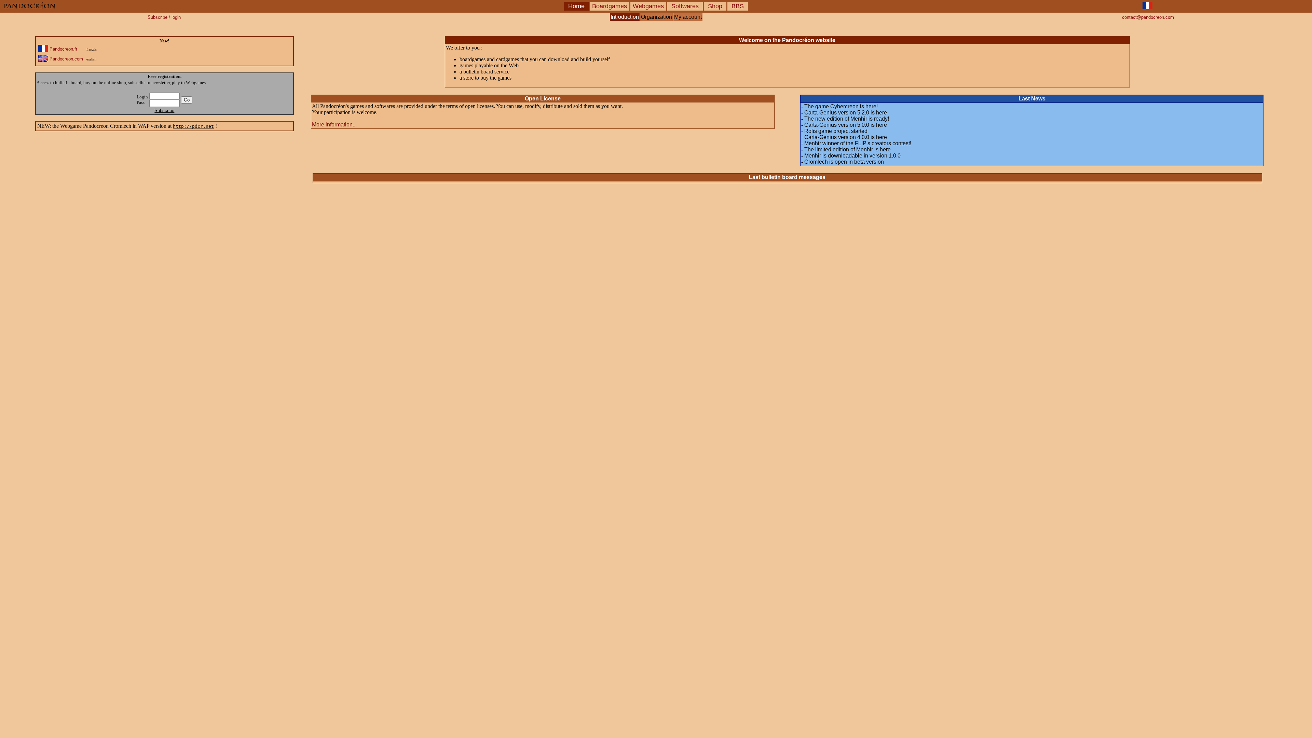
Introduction (625, 17)
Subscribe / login (164, 17)
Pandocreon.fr (63, 49)
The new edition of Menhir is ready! (846, 119)
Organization (656, 17)
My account (688, 17)
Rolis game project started (835, 131)
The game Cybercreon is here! (841, 106)
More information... (334, 124)
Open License (543, 98)
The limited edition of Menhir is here (847, 149)
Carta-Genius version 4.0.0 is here (845, 137)
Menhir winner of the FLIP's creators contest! (857, 143)
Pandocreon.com (66, 59)
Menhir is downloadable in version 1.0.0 (852, 156)
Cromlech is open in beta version (844, 162)
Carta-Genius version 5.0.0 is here (845, 125)
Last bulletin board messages (787, 177)
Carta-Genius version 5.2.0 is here (845, 112)
